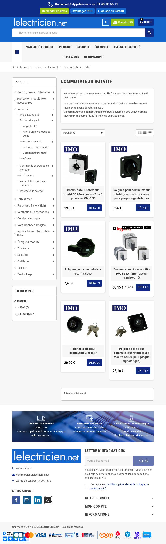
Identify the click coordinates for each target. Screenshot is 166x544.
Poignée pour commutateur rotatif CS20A (83, 271)
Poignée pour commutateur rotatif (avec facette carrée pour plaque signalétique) (131, 194)
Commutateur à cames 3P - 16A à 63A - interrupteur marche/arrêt (132, 273)
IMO (24, 307)
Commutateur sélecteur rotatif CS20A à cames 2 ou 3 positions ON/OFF (83, 194)
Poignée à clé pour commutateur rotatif (83, 351)
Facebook (16, 500)
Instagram (27, 500)
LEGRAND (28, 314)
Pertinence (69, 132)
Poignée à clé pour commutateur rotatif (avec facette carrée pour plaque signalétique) (131, 355)
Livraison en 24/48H (111, 11)
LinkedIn (38, 500)
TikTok (48, 500)
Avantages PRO (82, 11)
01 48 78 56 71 (107, 4)
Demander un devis (54, 11)
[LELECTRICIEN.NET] (40, 21)
